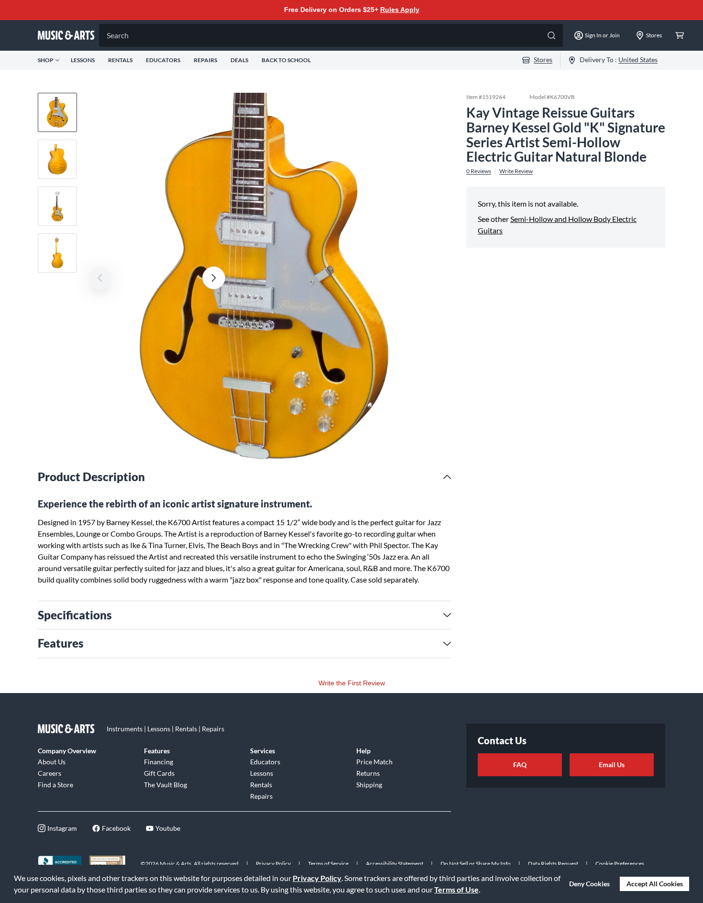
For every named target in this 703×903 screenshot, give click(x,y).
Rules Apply (399, 9)
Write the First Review (352, 683)
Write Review (516, 171)
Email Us (612, 764)
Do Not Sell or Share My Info (475, 863)
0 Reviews (478, 171)
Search (118, 35)
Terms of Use (456, 889)
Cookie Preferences (619, 863)
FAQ (520, 764)
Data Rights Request (553, 863)
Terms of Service (328, 863)
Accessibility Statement (394, 863)
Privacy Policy (317, 877)
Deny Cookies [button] (589, 884)
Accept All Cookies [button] (654, 884)
